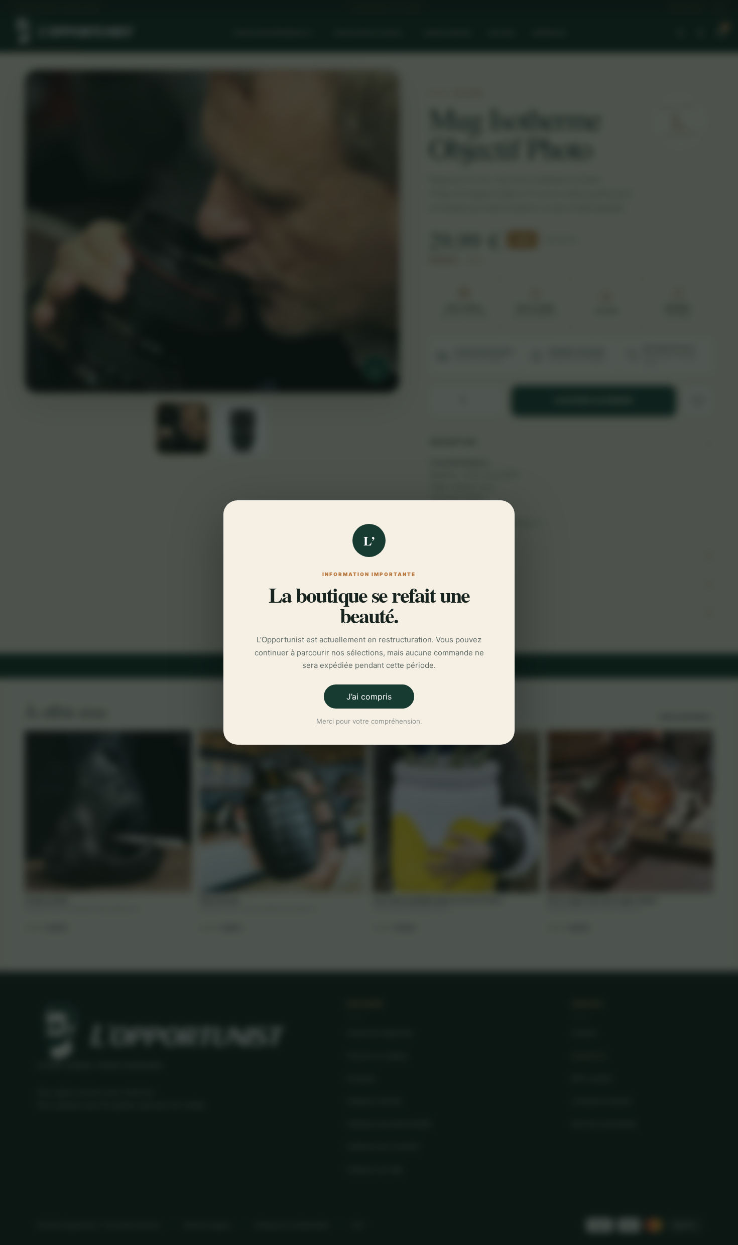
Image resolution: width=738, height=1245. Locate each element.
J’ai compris (369, 696)
